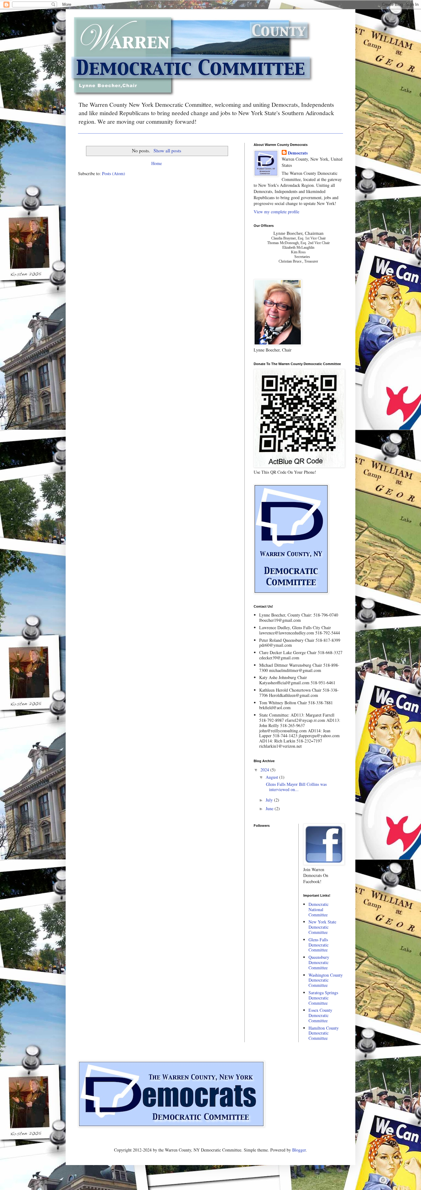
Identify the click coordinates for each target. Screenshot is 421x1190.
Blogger (299, 1150)
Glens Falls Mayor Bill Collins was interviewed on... (295, 786)
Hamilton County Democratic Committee (324, 1033)
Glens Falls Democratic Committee (319, 945)
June (270, 808)
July (270, 800)
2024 (265, 770)
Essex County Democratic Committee (320, 1015)
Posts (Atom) (113, 173)
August (272, 777)
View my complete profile (276, 212)
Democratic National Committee (319, 909)
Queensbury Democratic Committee (319, 962)
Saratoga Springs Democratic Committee (323, 998)
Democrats (298, 153)
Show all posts (167, 150)
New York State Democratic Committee (322, 927)
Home (156, 163)
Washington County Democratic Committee (326, 980)
